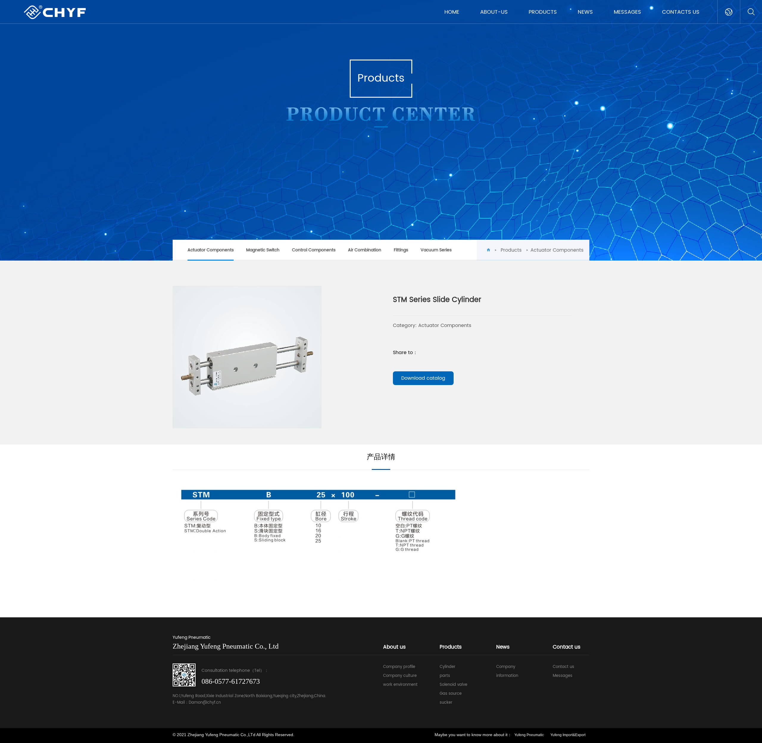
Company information (507, 671)
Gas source (451, 694)
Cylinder (447, 667)
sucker (446, 703)
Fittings (401, 250)
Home (451, 12)
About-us (494, 12)
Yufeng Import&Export (567, 735)
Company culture (400, 676)
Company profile (399, 667)
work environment (400, 685)
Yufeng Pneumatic (529, 735)
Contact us (563, 667)
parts (445, 676)
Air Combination (364, 250)
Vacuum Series (436, 250)
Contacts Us (680, 12)
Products (543, 12)
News (585, 12)
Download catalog (423, 378)
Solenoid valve (453, 685)
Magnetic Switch (262, 250)
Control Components (313, 250)
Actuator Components (211, 250)
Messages (627, 12)
